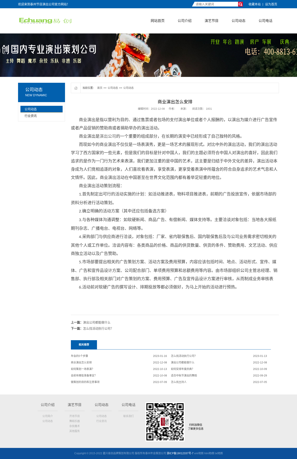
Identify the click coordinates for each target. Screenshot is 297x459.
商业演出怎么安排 (81, 362)
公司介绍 (185, 21)
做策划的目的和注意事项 (85, 382)
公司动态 (238, 21)
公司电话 (265, 21)
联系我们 (128, 416)
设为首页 (271, 4)
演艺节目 (212, 21)
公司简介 (47, 416)
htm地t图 (209, 453)
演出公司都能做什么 (96, 322)
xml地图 (199, 453)
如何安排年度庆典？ (182, 369)
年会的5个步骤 (79, 356)
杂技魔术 (74, 426)
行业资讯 (31, 116)
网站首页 (158, 21)
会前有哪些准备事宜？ (84, 375)
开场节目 (74, 416)
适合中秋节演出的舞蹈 (184, 375)
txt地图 (219, 453)
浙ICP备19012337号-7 (180, 453)
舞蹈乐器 (74, 421)
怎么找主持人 (179, 382)
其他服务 (74, 431)
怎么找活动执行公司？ (98, 328)
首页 (99, 87)
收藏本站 (255, 4)
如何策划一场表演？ (82, 369)
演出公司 (108, 136)
